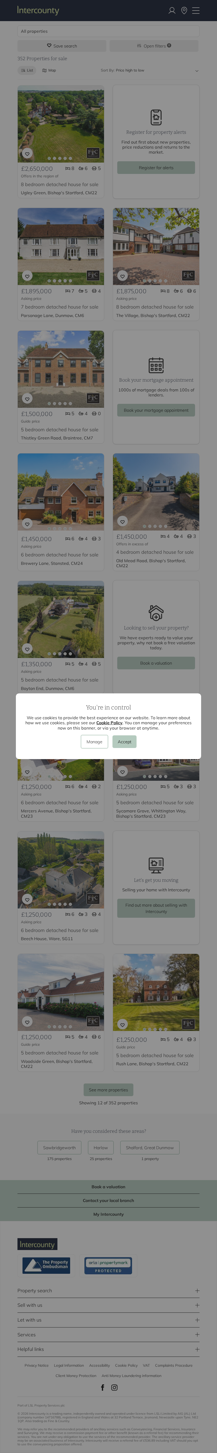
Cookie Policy (109, 722)
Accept (124, 741)
